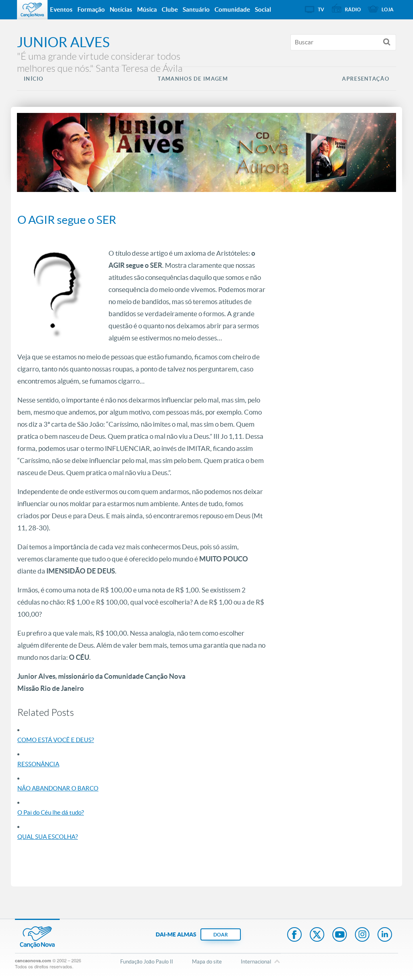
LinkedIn (384, 935)
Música (147, 9)
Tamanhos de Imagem (192, 79)
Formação (91, 9)
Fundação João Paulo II (146, 962)
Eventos (61, 9)
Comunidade (232, 9)
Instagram (362, 935)
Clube (170, 9)
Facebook (294, 935)
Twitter (317, 935)
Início (34, 79)
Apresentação (365, 79)
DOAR (220, 934)
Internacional (256, 962)
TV (321, 9)
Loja (388, 9)
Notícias (121, 9)
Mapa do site (207, 962)
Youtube (339, 935)
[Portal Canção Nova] (32, 9)
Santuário (196, 9)
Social (263, 9)
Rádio (353, 9)
